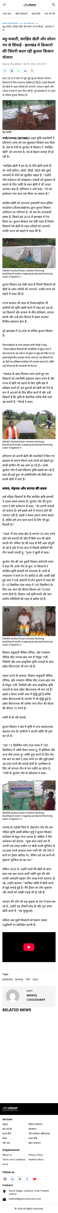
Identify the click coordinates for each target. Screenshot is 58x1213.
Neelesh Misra (36, 1159)
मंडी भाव (6, 1143)
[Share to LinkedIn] (25, 70)
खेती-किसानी (21, 13)
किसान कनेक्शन (35, 1124)
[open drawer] (4, 5)
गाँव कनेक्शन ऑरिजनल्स (39, 1133)
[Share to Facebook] (5, 70)
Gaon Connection (10, 23)
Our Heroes (28, 23)
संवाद (4, 1138)
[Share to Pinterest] (32, 70)
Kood (5, 1164)
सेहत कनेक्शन (35, 1143)
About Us (7, 1155)
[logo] (29, 5)
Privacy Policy (36, 1155)
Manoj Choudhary (11, 64)
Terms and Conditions (13, 1159)
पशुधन (5, 1124)
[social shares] (5, 1179)
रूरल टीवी (33, 1138)
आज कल (7, 13)
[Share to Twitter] (11, 70)
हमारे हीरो (36, 13)
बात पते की (50, 13)
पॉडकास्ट (32, 1129)
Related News (16, 1010)
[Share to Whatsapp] (18, 70)
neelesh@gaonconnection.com (25, 1199)
